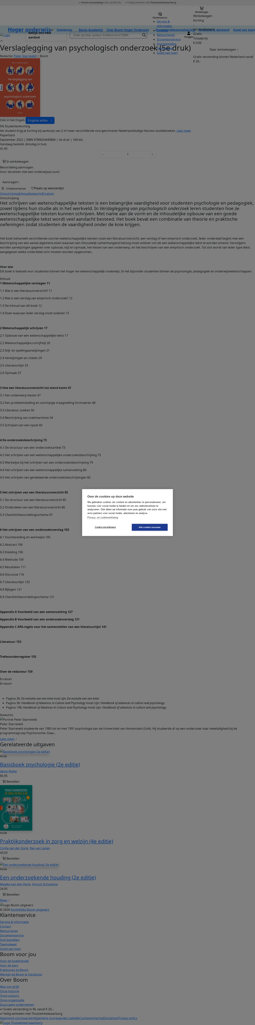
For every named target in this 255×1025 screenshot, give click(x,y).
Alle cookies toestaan (150, 527)
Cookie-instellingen (105, 527)
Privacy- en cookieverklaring (102, 517)
